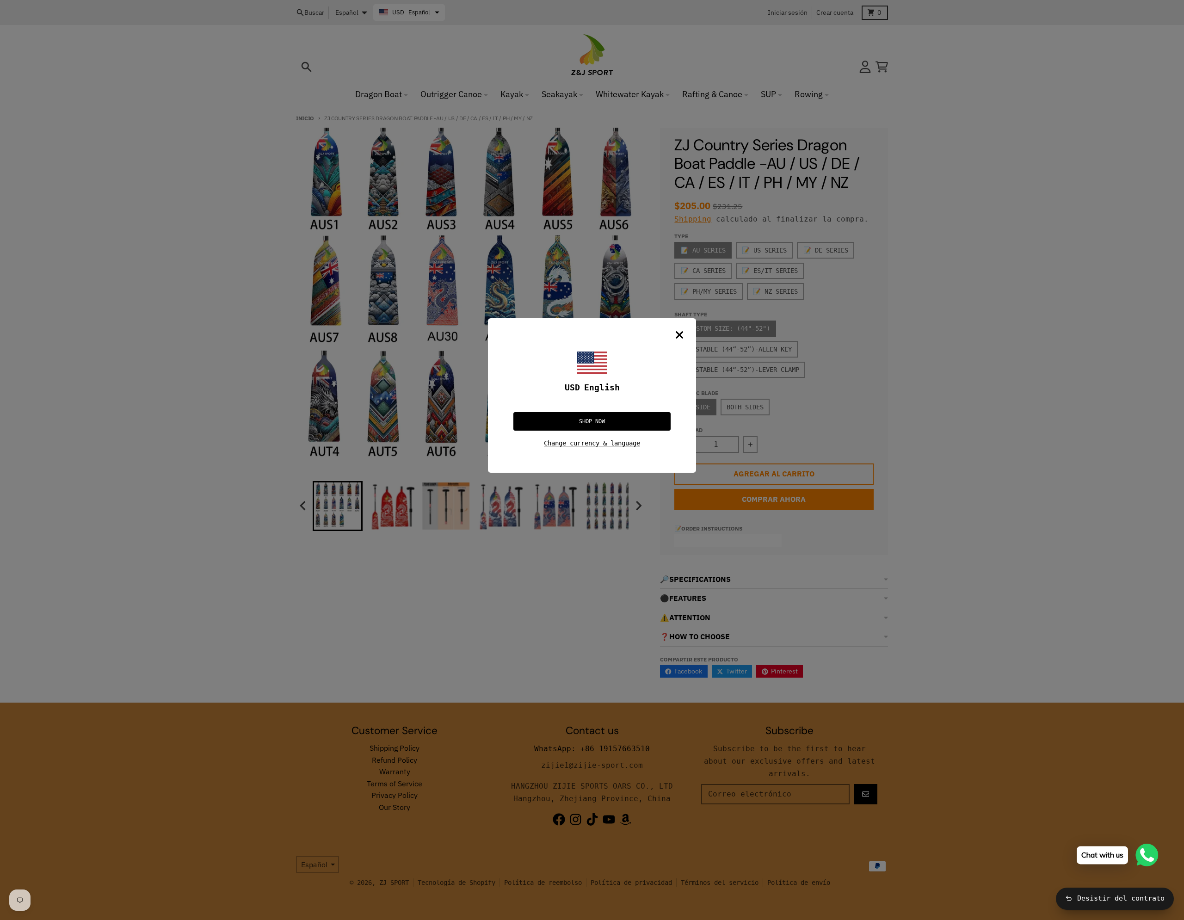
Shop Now (592, 421)
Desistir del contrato (1121, 898)
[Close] (679, 335)
